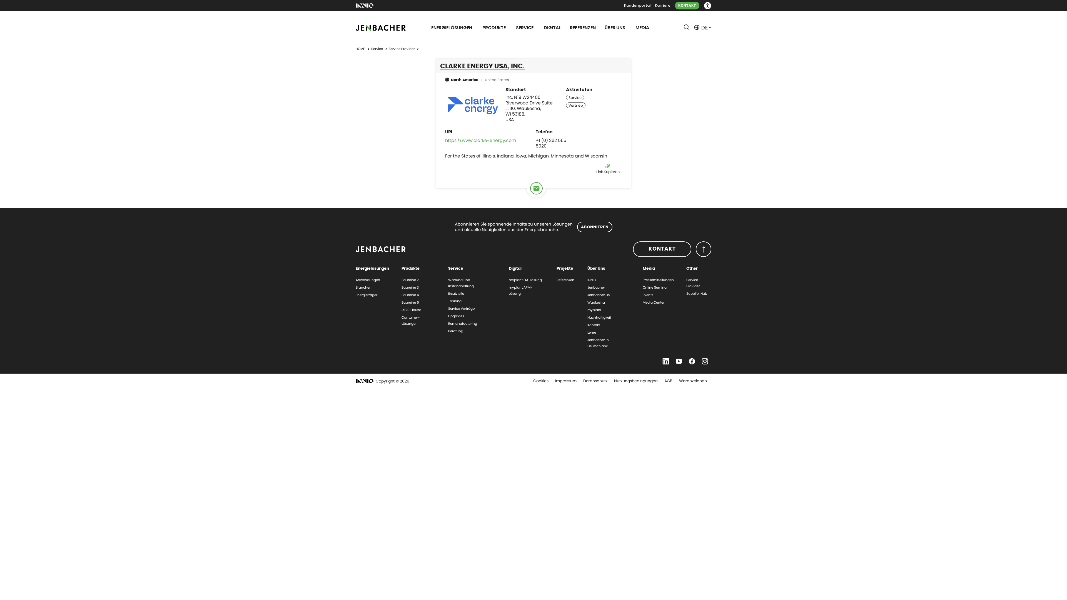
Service (377, 48)
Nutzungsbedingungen (636, 381)
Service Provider (402, 48)
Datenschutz (595, 381)
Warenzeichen (693, 381)
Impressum (566, 381)
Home (360, 48)
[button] (707, 5)
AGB (668, 381)
